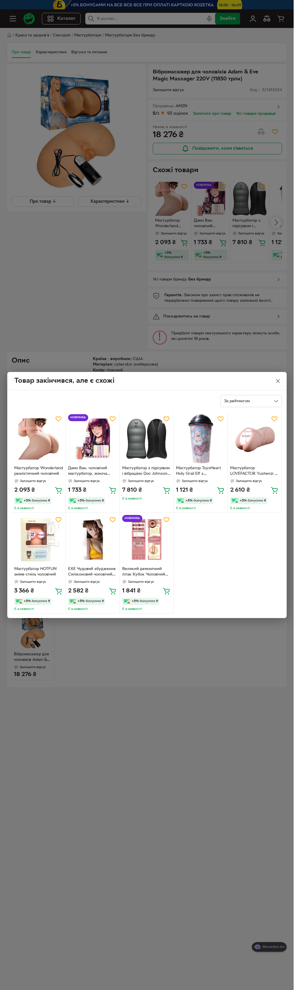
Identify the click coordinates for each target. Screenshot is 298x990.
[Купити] (58, 490)
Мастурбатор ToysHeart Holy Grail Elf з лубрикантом (198, 471)
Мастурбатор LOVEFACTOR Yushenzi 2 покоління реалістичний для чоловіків (253, 471)
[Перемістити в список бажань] (58, 418)
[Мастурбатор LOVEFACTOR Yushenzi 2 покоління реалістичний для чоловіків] (254, 438)
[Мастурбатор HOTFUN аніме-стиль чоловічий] (38, 539)
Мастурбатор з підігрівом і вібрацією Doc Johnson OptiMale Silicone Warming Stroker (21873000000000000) (146, 471)
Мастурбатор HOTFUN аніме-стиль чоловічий (35, 571)
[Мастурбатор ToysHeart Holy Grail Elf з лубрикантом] (200, 438)
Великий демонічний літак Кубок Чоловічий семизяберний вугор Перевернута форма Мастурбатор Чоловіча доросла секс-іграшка (143, 572)
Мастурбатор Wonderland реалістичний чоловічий (38, 471)
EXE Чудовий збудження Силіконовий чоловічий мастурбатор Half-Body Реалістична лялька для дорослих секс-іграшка (92, 572)
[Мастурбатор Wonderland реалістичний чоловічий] (38, 438)
